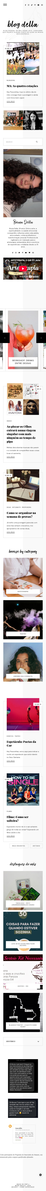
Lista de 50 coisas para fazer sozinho (23, 944)
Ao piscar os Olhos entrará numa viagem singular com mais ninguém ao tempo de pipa (21, 434)
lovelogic (30, 1187)
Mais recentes (19, 846)
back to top (22, 1184)
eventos (10, 736)
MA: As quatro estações (22, 86)
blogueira (11, 80)
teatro (17, 736)
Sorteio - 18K (23, 986)
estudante (16, 507)
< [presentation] (4, 337)
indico (9, 421)
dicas (9, 507)
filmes (9, 811)
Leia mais (11, 101)
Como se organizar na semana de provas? (21, 514)
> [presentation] (41, 337)
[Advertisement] (14, 292)
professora (26, 507)
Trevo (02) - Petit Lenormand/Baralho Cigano (23, 904)
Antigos (36, 846)
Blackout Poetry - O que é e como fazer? (23, 1026)
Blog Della (23, 24)
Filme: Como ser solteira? (17, 818)
